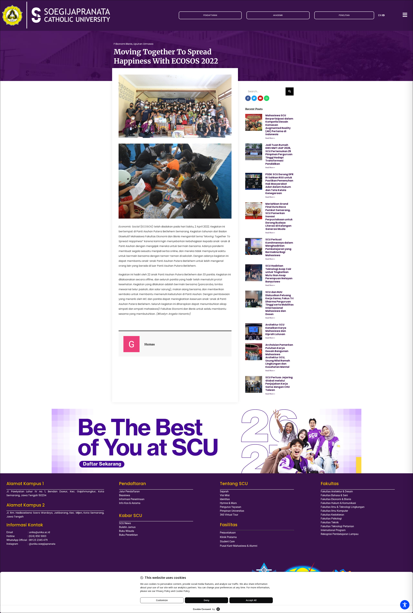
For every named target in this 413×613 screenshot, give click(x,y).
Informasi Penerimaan (131, 499)
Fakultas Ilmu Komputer (334, 510)
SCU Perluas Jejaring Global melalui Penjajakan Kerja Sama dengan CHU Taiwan (279, 384)
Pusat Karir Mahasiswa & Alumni (238, 545)
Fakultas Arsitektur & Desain (337, 491)
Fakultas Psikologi (331, 518)
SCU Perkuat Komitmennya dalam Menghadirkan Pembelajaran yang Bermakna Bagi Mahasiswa (279, 247)
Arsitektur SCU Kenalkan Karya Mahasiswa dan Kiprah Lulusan (275, 329)
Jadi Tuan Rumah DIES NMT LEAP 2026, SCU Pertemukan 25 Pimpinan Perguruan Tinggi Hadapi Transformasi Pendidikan (278, 154)
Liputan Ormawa (143, 43)
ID (383, 15)
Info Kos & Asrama (129, 503)
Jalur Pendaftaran (129, 491)
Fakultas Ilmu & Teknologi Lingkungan (342, 506)
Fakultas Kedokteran (332, 514)
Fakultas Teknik (330, 522)
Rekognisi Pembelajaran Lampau (339, 534)
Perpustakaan (228, 532)
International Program (333, 530)
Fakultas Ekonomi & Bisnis (336, 499)
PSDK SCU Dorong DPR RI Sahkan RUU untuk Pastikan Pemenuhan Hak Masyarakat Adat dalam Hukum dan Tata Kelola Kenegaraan (279, 184)
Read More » (270, 138)
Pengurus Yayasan (230, 506)
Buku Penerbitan (128, 534)
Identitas (225, 499)
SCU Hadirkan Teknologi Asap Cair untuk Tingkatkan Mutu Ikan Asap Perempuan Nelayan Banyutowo (278, 273)
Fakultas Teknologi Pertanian (337, 526)
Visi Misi (225, 495)
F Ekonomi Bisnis (123, 43)
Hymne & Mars (228, 503)
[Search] (290, 91)
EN (379, 15)
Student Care (227, 541)
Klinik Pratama (228, 537)
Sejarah (224, 491)
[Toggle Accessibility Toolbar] (405, 605)
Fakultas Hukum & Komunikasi (338, 503)
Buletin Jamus (127, 527)
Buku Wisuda (126, 531)
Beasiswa (124, 495)
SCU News (125, 523)
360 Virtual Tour (229, 514)
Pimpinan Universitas (232, 510)
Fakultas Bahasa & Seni (334, 495)
